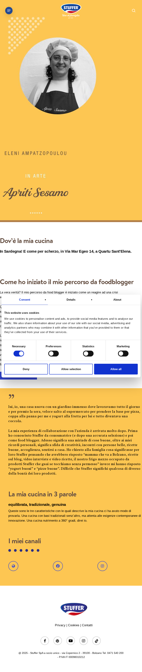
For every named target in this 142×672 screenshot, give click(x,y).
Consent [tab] (24, 299)
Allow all (115, 368)
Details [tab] (71, 299)
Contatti (87, 625)
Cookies (73, 625)
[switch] (53, 354)
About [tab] (117, 299)
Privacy (60, 625)
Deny (26, 368)
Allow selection (71, 368)
